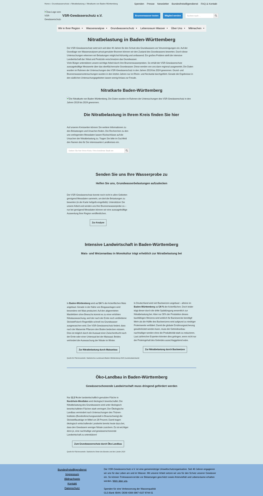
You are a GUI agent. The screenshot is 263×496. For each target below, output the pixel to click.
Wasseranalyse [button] (95, 28)
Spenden (139, 3)
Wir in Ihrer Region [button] (69, 28)
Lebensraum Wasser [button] (152, 28)
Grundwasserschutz (60, 4)
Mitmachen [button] (194, 28)
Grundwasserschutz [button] (122, 28)
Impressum (72, 474)
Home (47, 4)
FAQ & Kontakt (209, 3)
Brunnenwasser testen (147, 15)
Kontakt (72, 483)
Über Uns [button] (176, 28)
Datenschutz (72, 488)
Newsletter (163, 3)
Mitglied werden (173, 15)
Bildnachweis (72, 478)
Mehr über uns (120, 481)
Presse (151, 3)
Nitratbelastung (78, 4)
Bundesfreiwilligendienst (185, 3)
